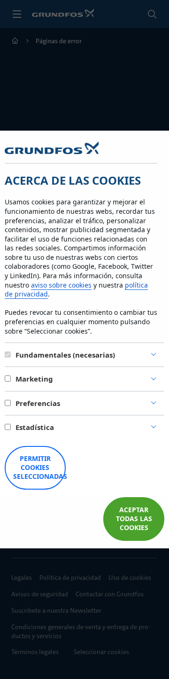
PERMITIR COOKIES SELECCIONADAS (39, 467)
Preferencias (37, 403)
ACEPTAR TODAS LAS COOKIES (134, 518)
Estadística (34, 427)
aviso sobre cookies (61, 285)
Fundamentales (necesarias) (65, 354)
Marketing (34, 378)
